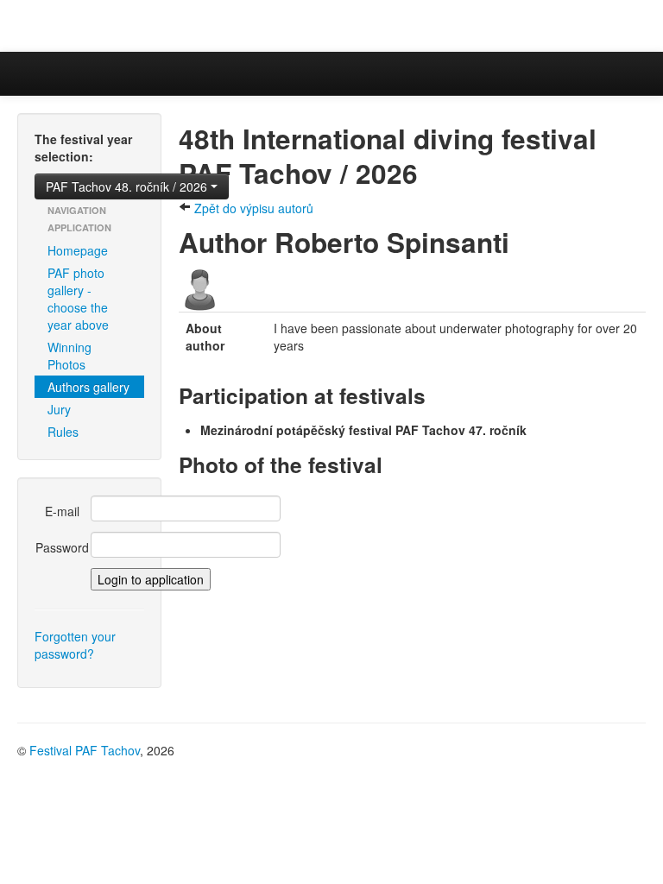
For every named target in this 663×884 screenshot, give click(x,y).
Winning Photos (69, 355)
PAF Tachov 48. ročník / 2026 (128, 186)
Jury (59, 409)
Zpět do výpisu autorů (252, 208)
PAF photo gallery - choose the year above (78, 298)
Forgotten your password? (75, 645)
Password (62, 547)
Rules (63, 431)
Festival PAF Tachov (84, 750)
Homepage (77, 250)
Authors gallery (88, 386)
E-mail (62, 511)
